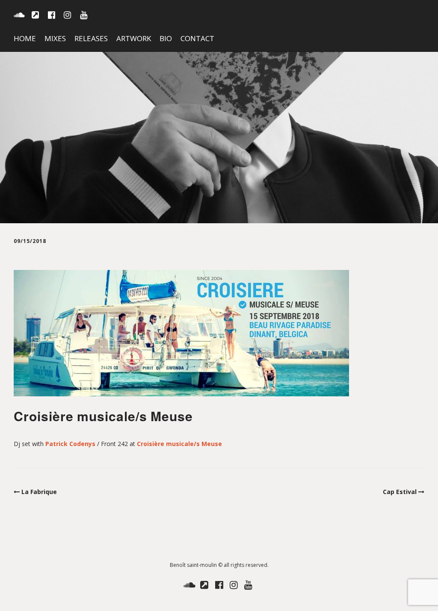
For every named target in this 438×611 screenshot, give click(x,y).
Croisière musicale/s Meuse (179, 444)
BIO (166, 38)
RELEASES (91, 38)
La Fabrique (39, 492)
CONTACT (197, 38)
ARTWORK (133, 38)
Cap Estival (400, 492)
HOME (25, 38)
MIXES (55, 38)
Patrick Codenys (70, 444)
